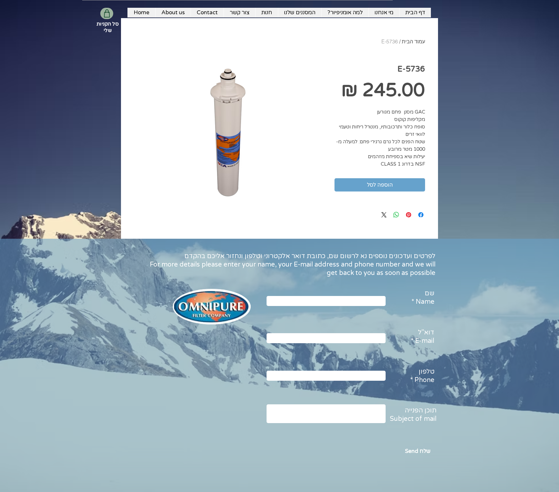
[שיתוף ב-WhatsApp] (396, 215)
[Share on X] (384, 215)
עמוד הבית (413, 41)
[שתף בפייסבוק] (421, 215)
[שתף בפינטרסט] (408, 215)
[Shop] (106, 13)
